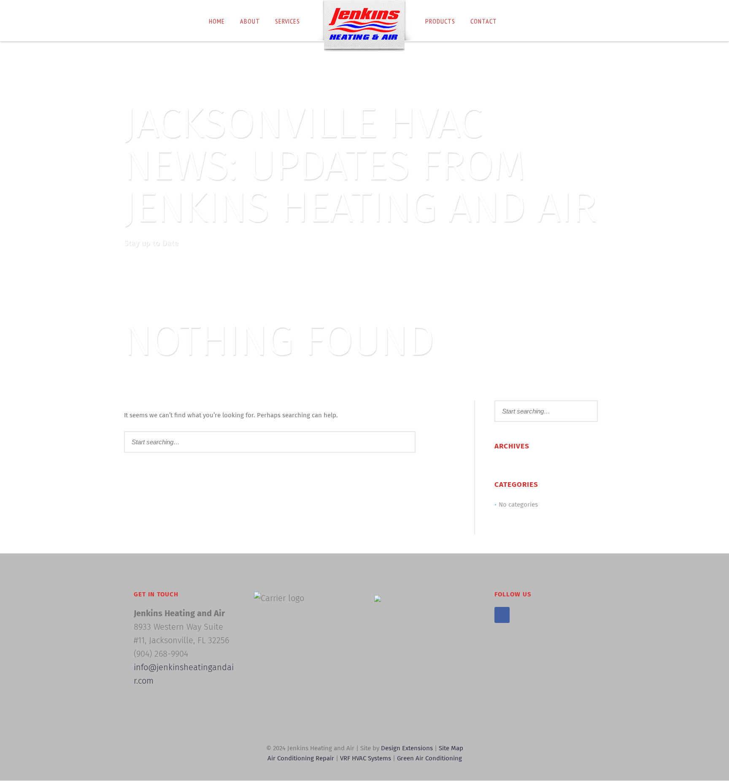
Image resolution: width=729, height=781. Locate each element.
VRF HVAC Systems (366, 758)
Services (287, 21)
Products (440, 21)
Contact (483, 21)
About (250, 21)
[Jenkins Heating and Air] (364, 26)
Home (217, 21)
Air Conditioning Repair (300, 758)
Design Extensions (407, 748)
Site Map (451, 748)
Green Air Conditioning (429, 758)
